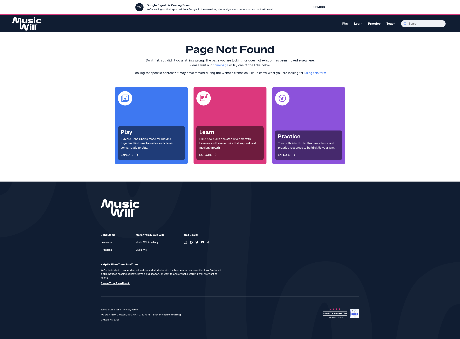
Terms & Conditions (111, 309)
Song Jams (108, 235)
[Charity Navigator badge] (354, 313)
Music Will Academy (147, 242)
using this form (315, 73)
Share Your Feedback (115, 283)
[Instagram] (185, 242)
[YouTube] (202, 242)
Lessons (106, 242)
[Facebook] (191, 242)
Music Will (141, 249)
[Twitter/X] (197, 242)
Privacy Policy (130, 309)
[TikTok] (208, 242)
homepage (220, 65)
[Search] (405, 23)
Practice (106, 249)
